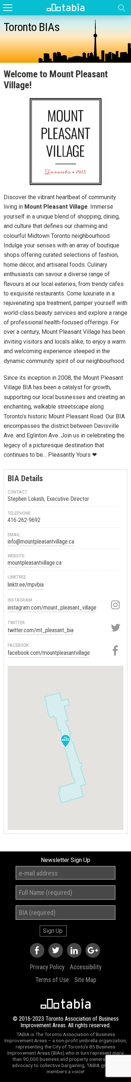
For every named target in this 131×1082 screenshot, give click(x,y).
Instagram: (20, 600)
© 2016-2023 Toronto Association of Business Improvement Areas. (66, 1022)
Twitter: (17, 622)
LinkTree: (17, 577)
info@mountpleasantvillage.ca (41, 541)
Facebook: (19, 645)
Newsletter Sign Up (65, 860)
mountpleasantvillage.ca (34, 562)
